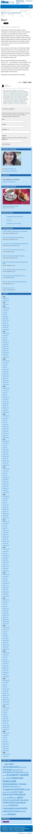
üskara (25, 82)
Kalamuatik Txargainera (11, 13)
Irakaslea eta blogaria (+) (9, 181)
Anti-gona (9, 220)
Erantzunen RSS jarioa (11, 171)
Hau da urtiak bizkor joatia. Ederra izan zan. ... (15, 269)
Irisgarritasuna (21, 833)
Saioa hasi (29, 1)
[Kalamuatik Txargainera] (12, 158)
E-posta (4, 124)
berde (29, 82)
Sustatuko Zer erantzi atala (13, 223)
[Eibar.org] (8, 2)
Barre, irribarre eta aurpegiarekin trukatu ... (14, 256)
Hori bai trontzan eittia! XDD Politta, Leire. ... (15, 275)
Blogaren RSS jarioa (10, 169)
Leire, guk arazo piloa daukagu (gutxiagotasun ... (16, 243)
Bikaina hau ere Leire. (9, 288)
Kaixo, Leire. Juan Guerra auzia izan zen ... (14, 249)
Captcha (4, 135)
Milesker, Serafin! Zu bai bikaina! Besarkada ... (15, 281)
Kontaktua (29, 833)
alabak (3, 66)
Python (22, 830)
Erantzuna (5, 129)
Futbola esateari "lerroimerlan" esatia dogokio (15, 231)
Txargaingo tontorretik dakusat (14, 216)
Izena (3, 119)
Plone (16, 830)
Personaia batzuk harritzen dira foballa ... (14, 237)
